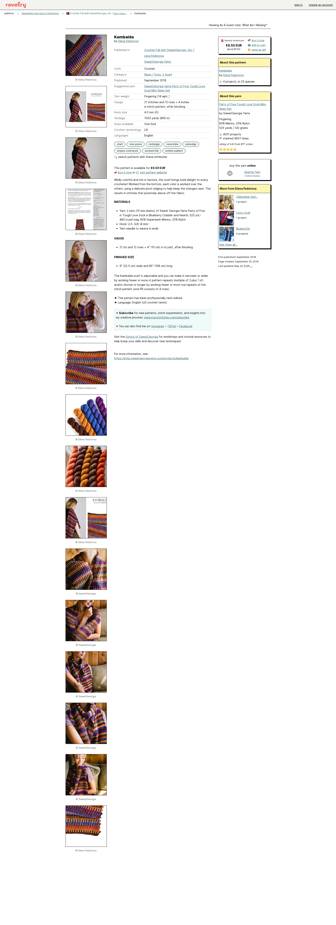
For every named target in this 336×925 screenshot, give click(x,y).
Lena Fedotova (154, 55)
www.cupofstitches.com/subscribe (166, 317)
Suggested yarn (124, 86)
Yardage (119, 118)
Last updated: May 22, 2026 (235, 266)
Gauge (118, 102)
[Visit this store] (230, 173)
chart (120, 144)
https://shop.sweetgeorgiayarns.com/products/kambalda (151, 358)
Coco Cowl (243, 212)
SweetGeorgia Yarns (157, 61)
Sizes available (123, 124)
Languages (121, 135)
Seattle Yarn (252, 172)
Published (120, 80)
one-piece (136, 144)
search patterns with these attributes (142, 156)
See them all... (228, 244)
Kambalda (225, 70)
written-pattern (174, 150)
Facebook (185, 326)
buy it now (125, 172)
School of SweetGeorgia (142, 336)
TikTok (171, 326)
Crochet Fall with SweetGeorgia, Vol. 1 (98, 13)
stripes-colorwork (127, 150)
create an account (321, 4)
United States (252, 175)
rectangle (154, 144)
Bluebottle (243, 228)
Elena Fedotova (128, 41)
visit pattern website (153, 172)
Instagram (157, 326)
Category (120, 74)
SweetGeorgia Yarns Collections (40, 13)
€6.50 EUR (234, 45)
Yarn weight (122, 96)
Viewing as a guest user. (238, 25)
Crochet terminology (127, 129)
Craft (117, 68)
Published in (122, 50)
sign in (298, 4)
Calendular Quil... (247, 196)
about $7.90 (233, 49)
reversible (172, 144)
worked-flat (151, 150)
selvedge (190, 144)
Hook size (120, 112)
